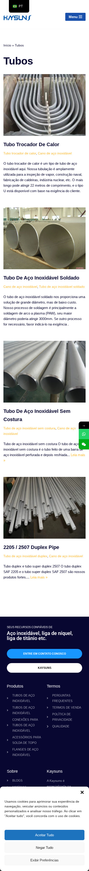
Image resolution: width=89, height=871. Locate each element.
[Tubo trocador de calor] (44, 105)
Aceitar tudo (44, 835)
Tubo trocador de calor (31, 144)
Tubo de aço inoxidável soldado (41, 278)
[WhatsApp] (84, 434)
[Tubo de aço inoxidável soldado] (44, 238)
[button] (82, 792)
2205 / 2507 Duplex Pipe (31, 547)
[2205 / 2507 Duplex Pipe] (44, 508)
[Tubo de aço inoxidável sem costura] (44, 372)
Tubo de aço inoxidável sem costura (29, 428)
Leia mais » (38, 577)
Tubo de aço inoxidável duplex (25, 556)
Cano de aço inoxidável (55, 153)
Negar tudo (44, 847)
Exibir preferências (44, 860)
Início (7, 45)
